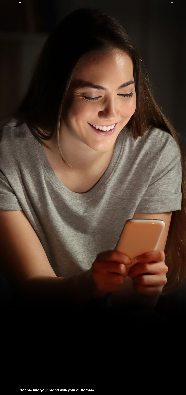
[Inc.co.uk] (20, 2)
